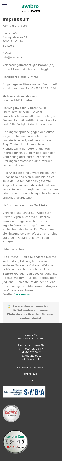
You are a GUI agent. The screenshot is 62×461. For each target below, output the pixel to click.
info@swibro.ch (31, 359)
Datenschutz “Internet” (31, 367)
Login (31, 380)
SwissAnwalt (23, 294)
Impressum (31, 373)
